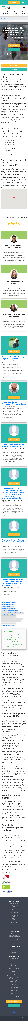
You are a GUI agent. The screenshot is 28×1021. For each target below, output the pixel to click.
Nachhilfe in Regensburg (14, 993)
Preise (14, 941)
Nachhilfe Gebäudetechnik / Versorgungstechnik (11, 621)
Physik (14, 916)
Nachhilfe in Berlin (14, 959)
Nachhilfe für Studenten (14, 935)
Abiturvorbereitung (14, 933)
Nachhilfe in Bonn (14, 964)
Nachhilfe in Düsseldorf (14, 971)
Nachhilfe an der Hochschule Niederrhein (9, 610)
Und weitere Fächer (14, 924)
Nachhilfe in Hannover (14, 980)
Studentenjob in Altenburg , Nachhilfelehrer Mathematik (12, 612)
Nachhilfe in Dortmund (14, 968)
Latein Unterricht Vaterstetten (7, 618)
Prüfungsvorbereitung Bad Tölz (7, 604)
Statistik (14, 921)
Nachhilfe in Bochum (14, 962)
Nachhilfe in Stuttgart (14, 994)
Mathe (14, 911)
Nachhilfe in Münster (14, 991)
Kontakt (14, 952)
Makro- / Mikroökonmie (14, 912)
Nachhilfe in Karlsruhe (14, 983)
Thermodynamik (14, 922)
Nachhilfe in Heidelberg (14, 981)
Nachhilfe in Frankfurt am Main (14, 973)
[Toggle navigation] (24, 7)
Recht (14, 919)
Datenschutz (14, 948)
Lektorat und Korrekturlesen (14, 936)
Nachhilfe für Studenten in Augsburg (8, 614)
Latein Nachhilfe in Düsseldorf (7, 606)
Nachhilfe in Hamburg (14, 978)
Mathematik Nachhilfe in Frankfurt (8, 608)
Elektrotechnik (14, 908)
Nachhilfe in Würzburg (14, 996)
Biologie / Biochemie (14, 903)
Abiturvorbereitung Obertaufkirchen (8, 616)
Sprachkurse (14, 938)
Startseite (3, 18)
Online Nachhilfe (14, 939)
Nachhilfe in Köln (14, 986)
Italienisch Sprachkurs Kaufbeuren (8, 602)
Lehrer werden (14, 49)
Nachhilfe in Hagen (14, 977)
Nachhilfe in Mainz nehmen (14, 989)
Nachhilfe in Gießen (14, 974)
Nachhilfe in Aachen (14, 958)
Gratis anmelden (14, 65)
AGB (14, 949)
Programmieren (14, 918)
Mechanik (14, 913)
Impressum (14, 951)
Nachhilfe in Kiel (14, 984)
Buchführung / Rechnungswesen (14, 905)
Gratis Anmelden (14, 2)
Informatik (14, 909)
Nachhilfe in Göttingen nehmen (14, 975)
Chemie (14, 906)
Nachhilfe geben (14, 69)
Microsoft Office (14, 915)
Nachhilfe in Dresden (14, 970)
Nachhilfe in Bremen (14, 965)
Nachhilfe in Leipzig (14, 987)
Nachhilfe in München (14, 990)
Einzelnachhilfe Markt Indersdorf (8, 625)
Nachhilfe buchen (14, 351)
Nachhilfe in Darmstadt (14, 967)
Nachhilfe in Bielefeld (14, 961)
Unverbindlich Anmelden (13, 1001)
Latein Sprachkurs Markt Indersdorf (8, 623)
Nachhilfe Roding (19, 618)
